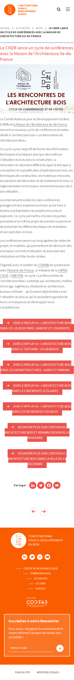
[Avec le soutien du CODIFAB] (37, 602)
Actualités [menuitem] (40, 578)
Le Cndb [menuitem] (40, 583)
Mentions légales (48, 672)
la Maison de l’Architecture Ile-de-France (40, 124)
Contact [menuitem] (40, 588)
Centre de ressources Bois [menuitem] (40, 568)
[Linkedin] (32, 485)
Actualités (23, 28)
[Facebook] (48, 485)
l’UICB (4, 275)
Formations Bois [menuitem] (40, 573)
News (39, 28)
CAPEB (62, 270)
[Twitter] (40, 485)
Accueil (5, 28)
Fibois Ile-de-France (20, 270)
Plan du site (22, 672)
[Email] (56, 485)
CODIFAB (43, 265)
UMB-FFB (16, 275)
